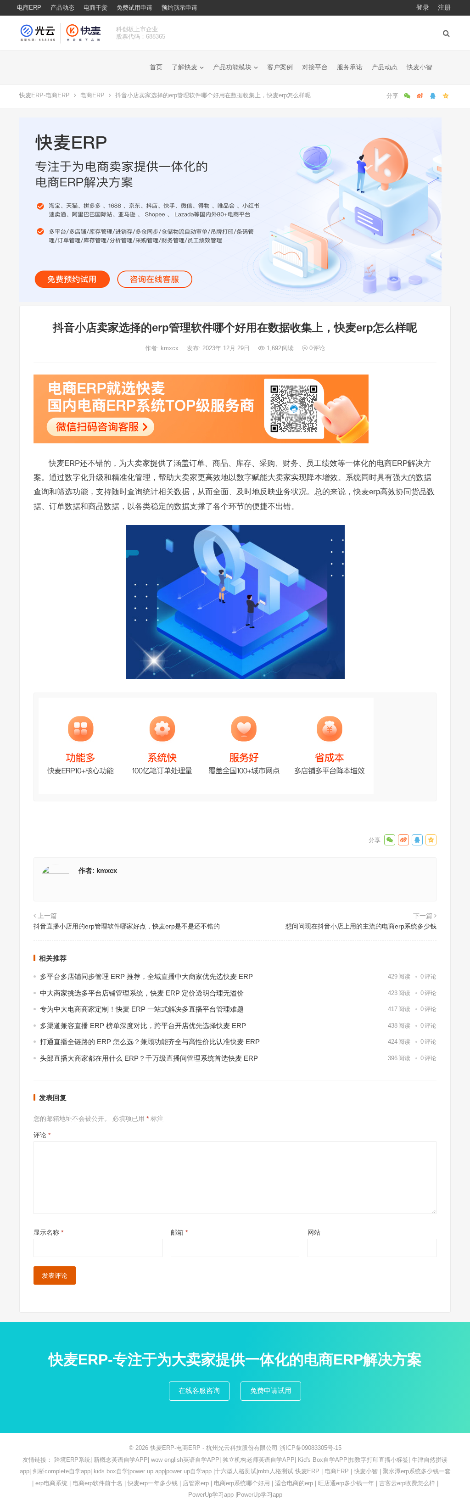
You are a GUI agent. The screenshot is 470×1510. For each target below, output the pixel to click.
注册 (444, 7)
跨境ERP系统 (72, 1459)
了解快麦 (184, 67)
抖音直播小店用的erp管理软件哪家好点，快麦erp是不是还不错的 (127, 926)
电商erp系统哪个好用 (242, 1483)
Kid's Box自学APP (322, 1459)
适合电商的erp (294, 1483)
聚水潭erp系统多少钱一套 (417, 1471)
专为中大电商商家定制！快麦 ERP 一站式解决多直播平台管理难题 (142, 1009)
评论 (42, 1135)
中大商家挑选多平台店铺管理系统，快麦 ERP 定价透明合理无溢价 (142, 993)
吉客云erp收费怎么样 (407, 1483)
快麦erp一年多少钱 (153, 1483)
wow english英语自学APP (185, 1459)
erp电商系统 (51, 1483)
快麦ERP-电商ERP (44, 95)
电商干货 (95, 7)
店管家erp (196, 1483)
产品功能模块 (232, 67)
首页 (156, 67)
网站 (314, 1232)
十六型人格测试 (236, 1471)
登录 (422, 7)
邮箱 (179, 1232)
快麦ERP (307, 1471)
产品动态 (62, 7)
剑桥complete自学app (61, 1471)
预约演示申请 (179, 7)
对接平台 (315, 67)
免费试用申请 (134, 7)
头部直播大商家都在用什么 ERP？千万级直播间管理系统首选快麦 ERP (149, 1058)
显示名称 (48, 1232)
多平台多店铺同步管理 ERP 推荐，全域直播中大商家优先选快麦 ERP (146, 976)
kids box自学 (111, 1471)
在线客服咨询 (199, 1390)
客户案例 (280, 67)
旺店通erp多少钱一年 (346, 1483)
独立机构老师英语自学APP (259, 1459)
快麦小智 (419, 67)
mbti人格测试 (275, 1471)
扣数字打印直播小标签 (378, 1459)
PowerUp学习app (211, 1494)
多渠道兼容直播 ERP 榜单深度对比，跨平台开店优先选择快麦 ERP (143, 1025)
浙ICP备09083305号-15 (310, 1447)
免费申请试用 (270, 1390)
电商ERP (29, 7)
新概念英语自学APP (121, 1459)
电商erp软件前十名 (98, 1483)
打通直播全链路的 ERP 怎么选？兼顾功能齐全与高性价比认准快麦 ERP (150, 1042)
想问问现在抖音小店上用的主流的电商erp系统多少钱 (360, 926)
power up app (147, 1471)
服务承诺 (350, 67)
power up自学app (189, 1471)
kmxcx (170, 348)
